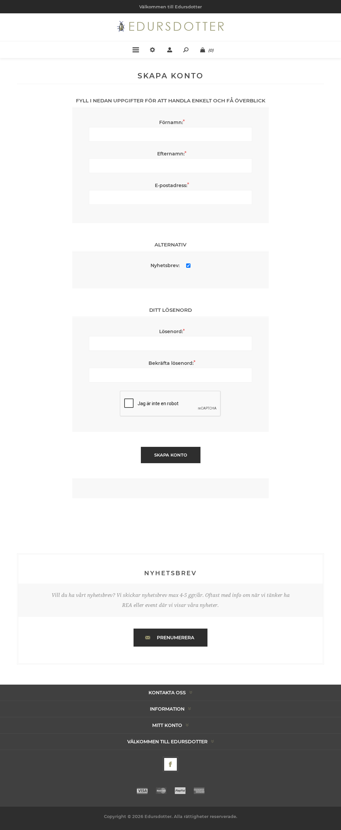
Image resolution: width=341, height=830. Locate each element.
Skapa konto (170, 455)
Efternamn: (170, 154)
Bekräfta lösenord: (171, 363)
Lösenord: (171, 331)
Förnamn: (171, 122)
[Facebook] (170, 764)
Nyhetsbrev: (165, 265)
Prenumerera (175, 638)
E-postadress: (171, 185)
